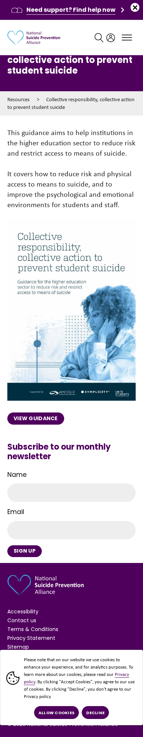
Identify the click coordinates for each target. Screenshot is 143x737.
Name (17, 475)
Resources (18, 99)
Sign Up (25, 550)
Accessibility (22, 611)
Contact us (21, 620)
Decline (95, 713)
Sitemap (18, 647)
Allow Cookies (56, 713)
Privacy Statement (31, 638)
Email (15, 512)
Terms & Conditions (32, 629)
